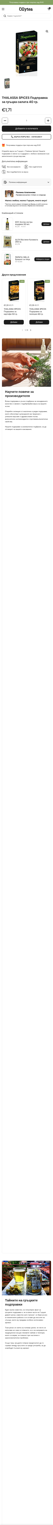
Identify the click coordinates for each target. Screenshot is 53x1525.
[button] (48, 9)
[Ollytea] (26, 9)
